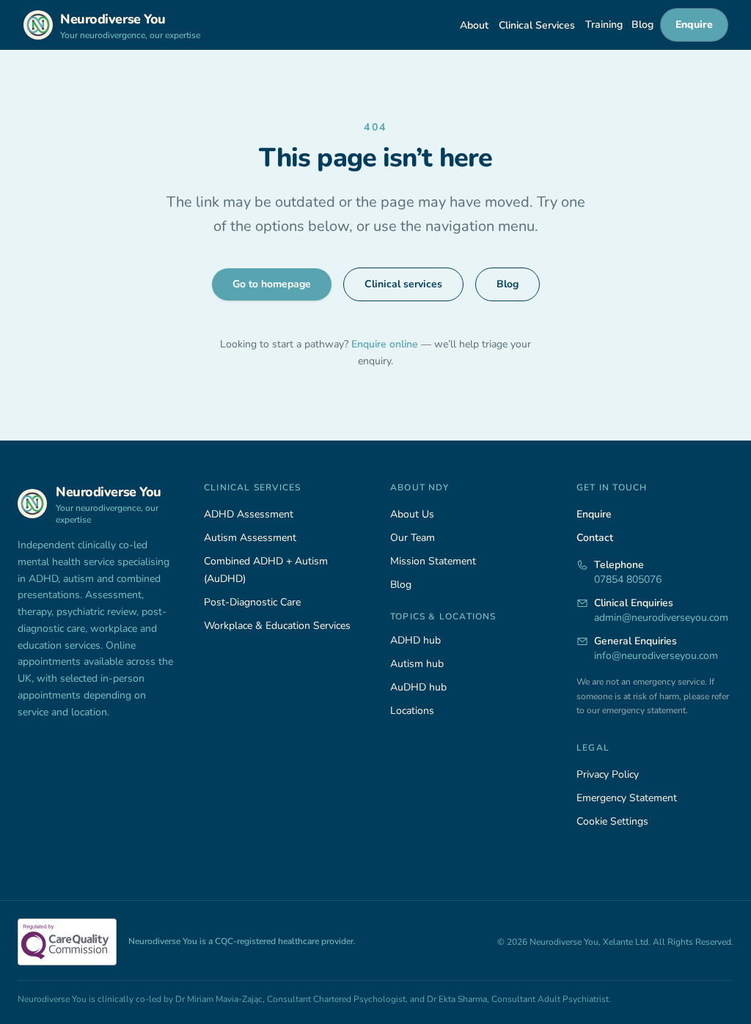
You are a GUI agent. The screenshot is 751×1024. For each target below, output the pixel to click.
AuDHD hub (418, 687)
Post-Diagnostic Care (252, 602)
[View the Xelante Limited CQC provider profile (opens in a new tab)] (67, 941)
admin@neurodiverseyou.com (661, 618)
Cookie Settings (612, 821)
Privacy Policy (607, 774)
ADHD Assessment (248, 514)
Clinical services (403, 284)
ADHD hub (415, 640)
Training (604, 25)
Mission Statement (433, 561)
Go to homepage (271, 284)
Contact (594, 538)
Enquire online (386, 344)
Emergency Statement (626, 798)
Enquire (694, 25)
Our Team (412, 538)
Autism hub (417, 664)
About (474, 25)
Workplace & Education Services (277, 626)
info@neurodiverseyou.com (656, 656)
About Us (412, 514)
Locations (412, 711)
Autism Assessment (250, 538)
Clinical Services (537, 25)
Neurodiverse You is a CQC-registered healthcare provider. (242, 941)
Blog (642, 25)
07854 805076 (628, 579)
